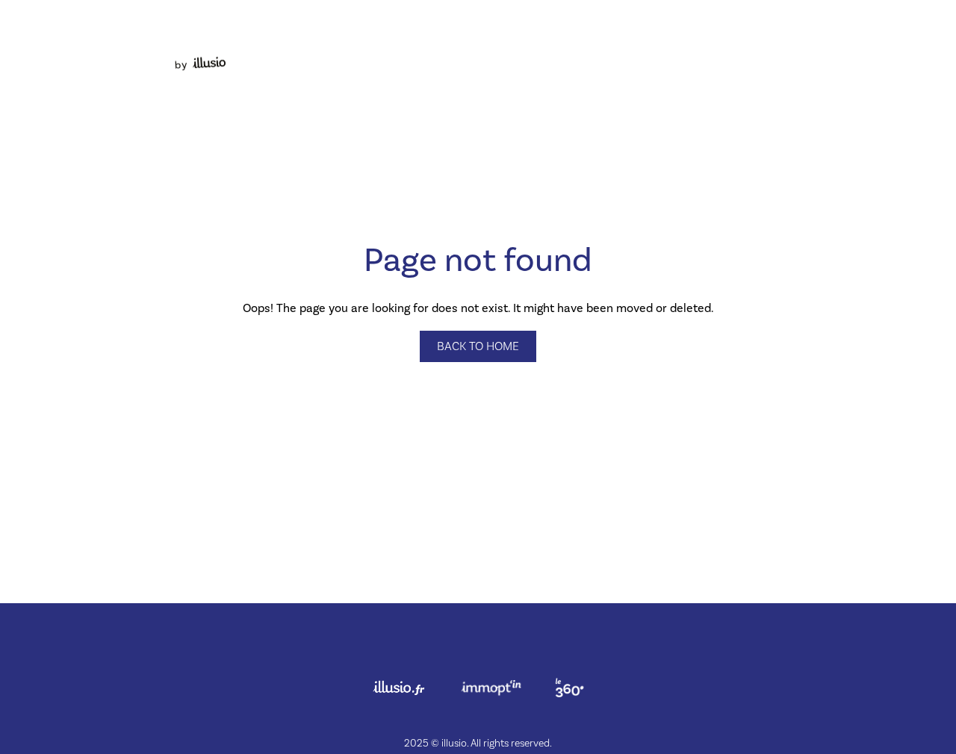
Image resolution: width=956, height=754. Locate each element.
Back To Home (478, 346)
